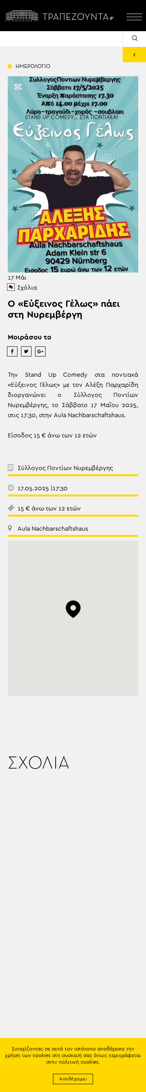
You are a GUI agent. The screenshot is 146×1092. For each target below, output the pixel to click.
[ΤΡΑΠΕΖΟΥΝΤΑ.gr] (61, 15)
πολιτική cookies (79, 1062)
